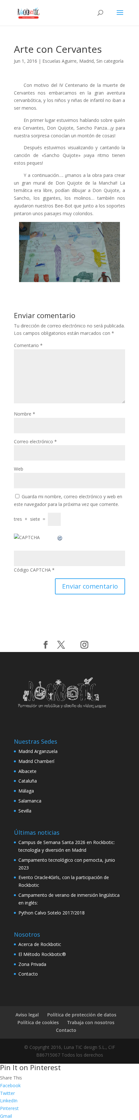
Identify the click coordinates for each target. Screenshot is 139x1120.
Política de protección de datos (81, 1015)
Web (18, 469)
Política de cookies (38, 1022)
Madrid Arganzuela (38, 751)
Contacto (28, 974)
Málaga (26, 791)
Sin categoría (109, 61)
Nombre (24, 414)
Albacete (27, 771)
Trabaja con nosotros (90, 1022)
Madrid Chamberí (36, 761)
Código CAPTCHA (32, 570)
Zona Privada (32, 964)
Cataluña (27, 781)
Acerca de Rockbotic (39, 944)
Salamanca (29, 801)
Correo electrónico (35, 441)
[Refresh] (60, 537)
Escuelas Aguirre (59, 61)
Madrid (86, 61)
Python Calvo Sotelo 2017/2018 (51, 913)
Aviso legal (27, 1015)
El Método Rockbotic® (42, 954)
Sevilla (24, 811)
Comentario (28, 345)
